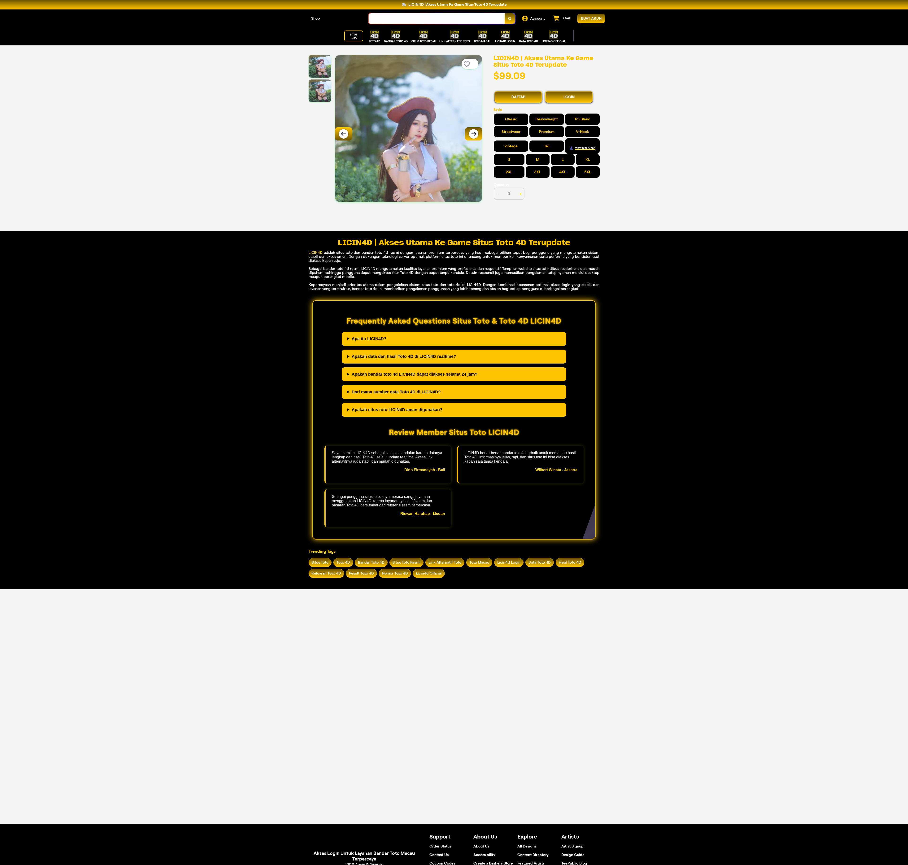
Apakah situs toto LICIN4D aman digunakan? (397, 409)
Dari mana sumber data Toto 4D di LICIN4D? (396, 392)
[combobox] (437, 18)
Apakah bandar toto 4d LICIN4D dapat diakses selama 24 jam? (414, 374)
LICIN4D (316, 252)
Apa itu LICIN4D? (369, 338)
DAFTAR (518, 97)
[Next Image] (473, 134)
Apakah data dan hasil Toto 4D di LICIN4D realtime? (404, 356)
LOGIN (569, 97)
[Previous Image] (343, 134)
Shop (315, 18)
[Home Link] (344, 18)
